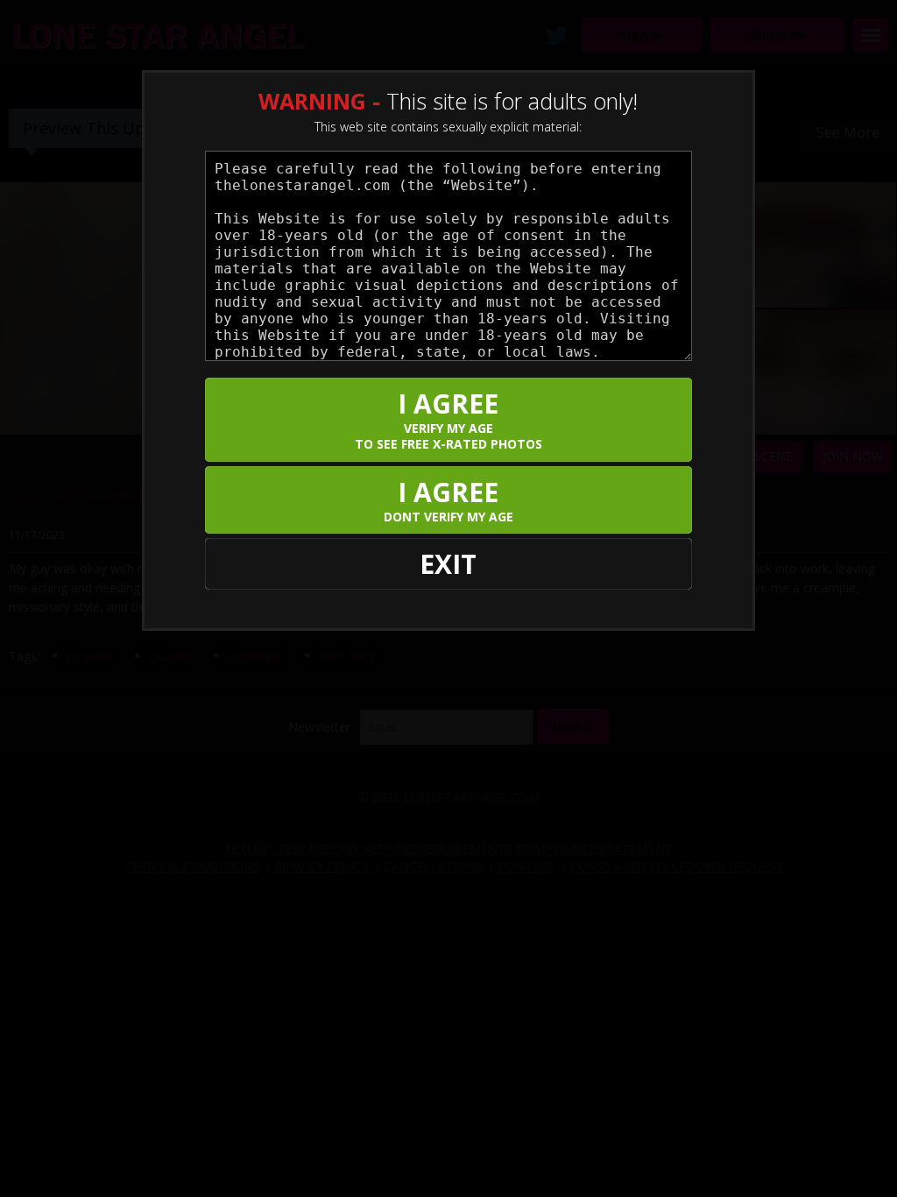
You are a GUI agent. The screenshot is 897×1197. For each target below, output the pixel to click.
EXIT (448, 564)
